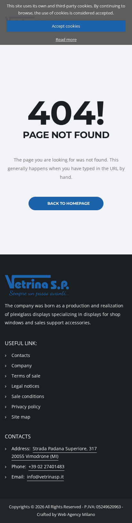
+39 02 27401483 (46, 466)
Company (22, 365)
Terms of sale (26, 376)
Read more (66, 39)
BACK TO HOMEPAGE (68, 203)
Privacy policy (26, 406)
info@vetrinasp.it (45, 477)
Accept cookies (66, 26)
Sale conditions (28, 396)
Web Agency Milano (76, 514)
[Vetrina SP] (66, 285)
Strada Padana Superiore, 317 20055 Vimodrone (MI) (54, 452)
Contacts (21, 355)
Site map (21, 417)
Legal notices (25, 386)
